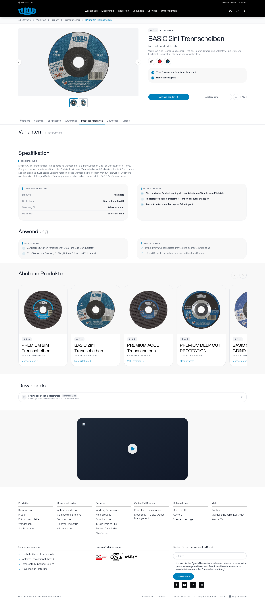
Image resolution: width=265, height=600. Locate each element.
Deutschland (27, 2)
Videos (126, 120)
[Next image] (138, 62)
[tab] (73, 102)
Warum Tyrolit (219, 519)
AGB (222, 596)
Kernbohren (25, 510)
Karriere (177, 515)
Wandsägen (25, 524)
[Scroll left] (234, 275)
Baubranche (64, 519)
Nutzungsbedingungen (205, 596)
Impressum (147, 596)
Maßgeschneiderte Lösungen (228, 515)
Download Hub (104, 519)
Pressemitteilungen (183, 519)
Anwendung (71, 120)
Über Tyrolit (179, 510)
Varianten (39, 120)
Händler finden (229, 2)
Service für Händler (106, 528)
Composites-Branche (69, 515)
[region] (78, 62)
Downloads (112, 120)
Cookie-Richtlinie (181, 596)
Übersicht (25, 120)
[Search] (244, 11)
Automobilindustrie (67, 510)
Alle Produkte (26, 528)
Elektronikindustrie (67, 524)
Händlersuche (211, 97)
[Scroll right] (243, 275)
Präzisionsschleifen (29, 519)
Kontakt (243, 2)
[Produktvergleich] (230, 11)
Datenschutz (162, 596)
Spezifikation (54, 120)
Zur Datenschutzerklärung (211, 569)
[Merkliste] (237, 11)
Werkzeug (41, 19)
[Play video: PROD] (132, 449)
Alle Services (103, 533)
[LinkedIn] (193, 584)
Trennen (55, 19)
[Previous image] (18, 62)
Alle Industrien (65, 528)
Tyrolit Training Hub (106, 524)
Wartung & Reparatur (108, 510)
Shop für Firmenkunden (147, 510)
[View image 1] (78, 62)
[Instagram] (201, 584)
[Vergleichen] (243, 97)
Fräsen (22, 515)
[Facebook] (176, 584)
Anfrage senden (167, 97)
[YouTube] (184, 584)
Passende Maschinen (92, 120)
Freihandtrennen (72, 19)
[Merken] (236, 97)
